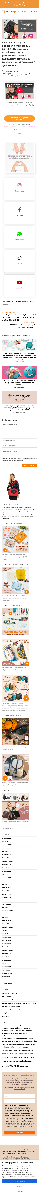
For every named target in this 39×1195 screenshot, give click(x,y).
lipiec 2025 (5, 868)
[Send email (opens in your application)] (22, 5)
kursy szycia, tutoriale (9, 999)
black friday (21, 1033)
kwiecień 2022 (7, 937)
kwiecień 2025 (6, 877)
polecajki (5, 1053)
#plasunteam (10, 301)
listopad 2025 (6, 858)
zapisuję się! (19, 1132)
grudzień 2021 (6, 943)
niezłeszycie (6, 304)
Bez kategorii (6, 996)
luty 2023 (5, 917)
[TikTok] (19, 258)
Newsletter (19, 239)
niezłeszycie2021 (7, 1050)
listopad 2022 (6, 924)
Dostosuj (19, 1186)
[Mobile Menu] (36, 11)
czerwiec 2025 (6, 871)
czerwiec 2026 (7, 838)
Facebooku (23, 126)
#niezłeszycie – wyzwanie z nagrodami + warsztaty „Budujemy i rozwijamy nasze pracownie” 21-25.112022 (19, 408)
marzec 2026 (6, 848)
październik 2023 (7, 910)
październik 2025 (7, 861)
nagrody (16, 1044)
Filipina (30, 1038)
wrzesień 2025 (7, 864)
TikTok (19, 264)
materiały (5, 1044)
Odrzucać (20, 1191)
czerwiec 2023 (7, 914)
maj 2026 (5, 841)
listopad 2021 (6, 947)
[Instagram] (19, 185)
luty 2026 (5, 851)
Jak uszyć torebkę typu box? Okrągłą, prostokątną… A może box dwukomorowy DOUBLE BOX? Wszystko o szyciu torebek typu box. (19, 356)
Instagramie (24, 516)
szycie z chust (12, 1057)
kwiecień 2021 (6, 966)
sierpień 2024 (6, 894)
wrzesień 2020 (7, 983)
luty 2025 (5, 884)
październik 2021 (7, 950)
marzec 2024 (6, 904)
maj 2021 (5, 963)
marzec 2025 (6, 881)
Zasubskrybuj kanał (8, 126)
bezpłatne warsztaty (22, 301)
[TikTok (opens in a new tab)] (24, 5)
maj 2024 (5, 901)
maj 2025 (5, 874)
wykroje (5, 1066)
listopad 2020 (6, 976)
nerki (30, 1044)
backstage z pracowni (9, 993)
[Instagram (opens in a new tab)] (17, 5)
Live (33, 303)
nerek (21, 1044)
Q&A (12, 304)
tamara (21, 1057)
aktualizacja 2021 (8, 1033)
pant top (16, 1050)
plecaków (29, 1050)
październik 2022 (7, 927)
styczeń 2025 (6, 887)
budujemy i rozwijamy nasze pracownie (19, 303)
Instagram (19, 191)
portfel (11, 1053)
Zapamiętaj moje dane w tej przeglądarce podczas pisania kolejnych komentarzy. (19, 459)
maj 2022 (5, 933)
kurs (23, 1041)
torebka (19, 1061)
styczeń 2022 (6, 940)
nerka (26, 1044)
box (13, 1035)
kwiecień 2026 (7, 844)
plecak (22, 1050)
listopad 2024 (6, 891)
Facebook (19, 215)
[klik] (32, 1115)
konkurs (17, 1041)
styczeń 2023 (6, 920)
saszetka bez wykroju (26, 1053)
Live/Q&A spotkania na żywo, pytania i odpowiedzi (19, 1003)
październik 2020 (8, 980)
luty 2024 (5, 907)
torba (26, 1057)
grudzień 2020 (7, 973)
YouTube (19, 288)
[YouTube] (19, 282)
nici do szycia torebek (10, 1047)
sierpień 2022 (6, 930)
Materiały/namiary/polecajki (11, 1006)
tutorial (27, 1061)
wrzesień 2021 (6, 953)
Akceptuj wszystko (19, 1181)
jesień (11, 1041)
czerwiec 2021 (6, 960)
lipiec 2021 (5, 957)
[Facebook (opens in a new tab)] (15, 5)
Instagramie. (32, 126)
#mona (18, 1031)
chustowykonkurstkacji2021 (13, 1038)
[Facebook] (19, 209)
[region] (19, 1177)
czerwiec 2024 (7, 897)
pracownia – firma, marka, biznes (13, 1009)
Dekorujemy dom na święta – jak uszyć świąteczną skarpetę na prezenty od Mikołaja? (19, 383)
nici (33, 1044)
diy (26, 1038)
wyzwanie (24, 1066)
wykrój (14, 1065)
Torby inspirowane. (8, 1013)
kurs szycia (29, 1041)
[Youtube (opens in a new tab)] (20, 5)
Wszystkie (16, 76)
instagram (5, 1041)
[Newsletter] (19, 234)
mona (11, 1044)
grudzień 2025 (7, 854)
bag (15, 1033)
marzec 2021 (6, 970)
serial (4, 1057)
